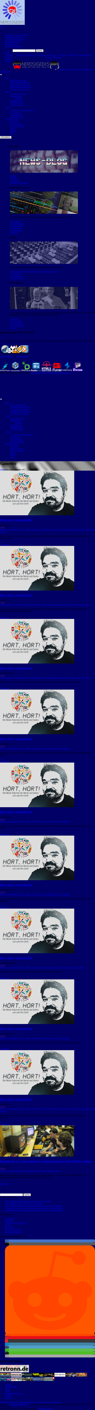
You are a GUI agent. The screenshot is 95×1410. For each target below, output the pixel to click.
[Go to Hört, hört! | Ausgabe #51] (37, 663)
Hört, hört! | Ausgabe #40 (16, 884)
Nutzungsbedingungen (14, 46)
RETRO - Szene (54, 1171)
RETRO (13, 176)
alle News (20, 55)
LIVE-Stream (15, 222)
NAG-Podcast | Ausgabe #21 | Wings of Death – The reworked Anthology (34, 1206)
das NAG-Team (16, 324)
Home (2, 469)
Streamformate (15, 228)
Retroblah (14, 233)
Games (2, 605)
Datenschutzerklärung (27, 1402)
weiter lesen (4, 545)
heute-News (41, 55)
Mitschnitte (73, 55)
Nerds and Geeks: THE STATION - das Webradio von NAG (34, 271)
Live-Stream (62, 55)
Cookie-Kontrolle (44, 1402)
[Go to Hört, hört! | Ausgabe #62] (37, 515)
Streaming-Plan (85, 55)
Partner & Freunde (17, 326)
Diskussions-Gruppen (13, 37)
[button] (7, 1241)
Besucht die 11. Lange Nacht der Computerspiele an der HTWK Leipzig (45, 1161)
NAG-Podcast (15, 274)
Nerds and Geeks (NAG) (19, 1404)
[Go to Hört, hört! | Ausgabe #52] (37, 590)
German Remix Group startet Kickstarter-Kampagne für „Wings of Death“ (34, 1208)
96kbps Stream (22, 356)
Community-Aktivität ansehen (16, 35)
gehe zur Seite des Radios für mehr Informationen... (51, 373)
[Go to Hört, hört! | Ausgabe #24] (37, 1023)
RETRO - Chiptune (62, 530)
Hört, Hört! (36, 530)
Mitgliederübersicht (12, 42)
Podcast (49, 57)
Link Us (13, 328)
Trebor (2, 1169)
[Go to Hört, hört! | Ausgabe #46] (37, 733)
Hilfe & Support (11, 44)
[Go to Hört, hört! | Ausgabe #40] (37, 879)
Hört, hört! (51, 55)
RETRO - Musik (84, 605)
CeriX (2, 527)
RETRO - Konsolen (79, 530)
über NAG (14, 319)
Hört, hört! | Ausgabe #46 (16, 738)
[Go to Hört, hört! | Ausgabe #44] (37, 806)
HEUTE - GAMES (7, 1171)
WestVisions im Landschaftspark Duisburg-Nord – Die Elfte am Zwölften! (34, 1210)
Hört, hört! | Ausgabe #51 (16, 668)
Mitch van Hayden (45, 1409)
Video (7, 91)
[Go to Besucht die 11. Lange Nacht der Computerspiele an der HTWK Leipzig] (37, 1156)
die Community (16, 321)
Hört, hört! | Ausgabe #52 (16, 595)
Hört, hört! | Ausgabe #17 (16, 1099)
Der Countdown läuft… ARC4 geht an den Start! (24, 1203)
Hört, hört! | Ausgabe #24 (16, 1028)
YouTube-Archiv (16, 226)
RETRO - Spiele (40, 1171)
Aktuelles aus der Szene (19, 183)
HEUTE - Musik (24, 530)
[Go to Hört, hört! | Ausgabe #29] (37, 952)
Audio (7, 107)
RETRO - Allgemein (24, 1171)
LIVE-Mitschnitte (17, 224)
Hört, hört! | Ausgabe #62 (16, 519)
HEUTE (13, 178)
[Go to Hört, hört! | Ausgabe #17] (37, 1094)
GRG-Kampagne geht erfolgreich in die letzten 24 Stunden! (28, 1201)
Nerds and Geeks (11, 119)
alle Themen (15, 181)
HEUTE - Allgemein (8, 530)
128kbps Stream (6, 356)
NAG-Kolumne (47, 530)
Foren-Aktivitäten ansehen (15, 39)
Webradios (57, 57)
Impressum (57, 1402)
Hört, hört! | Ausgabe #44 (16, 811)
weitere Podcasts (16, 276)
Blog (7, 78)
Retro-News (30, 55)
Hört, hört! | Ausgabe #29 (16, 957)
